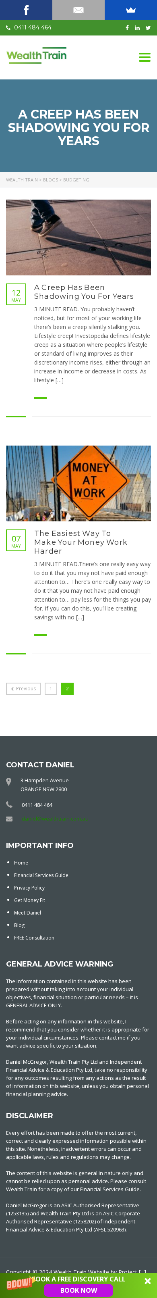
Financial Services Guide (41, 875)
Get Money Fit (29, 900)
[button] (78, 1285)
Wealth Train (70, 1272)
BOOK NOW (78, 1290)
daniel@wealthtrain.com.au (55, 818)
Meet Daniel (27, 912)
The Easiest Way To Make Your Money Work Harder (81, 542)
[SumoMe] (131, 10)
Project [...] (132, 1272)
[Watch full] (78, 237)
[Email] (78, 10)
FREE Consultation (34, 937)
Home (21, 862)
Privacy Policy (29, 887)
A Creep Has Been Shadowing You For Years (84, 292)
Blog (19, 925)
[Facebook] (26, 10)
